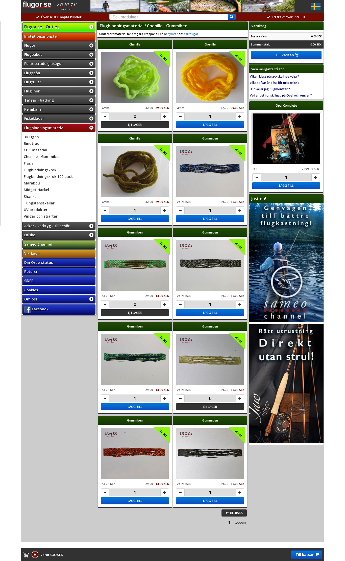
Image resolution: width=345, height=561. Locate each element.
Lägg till (210, 125)
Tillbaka (236, 513)
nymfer (173, 34)
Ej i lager (135, 125)
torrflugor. (191, 34)
